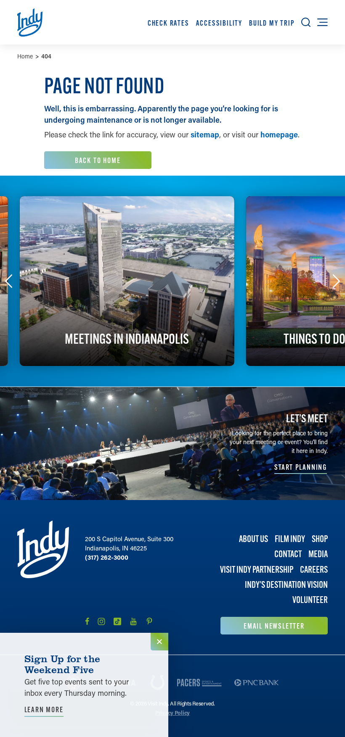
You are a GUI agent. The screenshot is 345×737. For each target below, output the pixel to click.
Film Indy (290, 539)
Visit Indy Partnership (256, 569)
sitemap (205, 134)
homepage (279, 134)
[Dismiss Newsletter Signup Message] (159, 641)
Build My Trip (272, 23)
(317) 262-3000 (106, 557)
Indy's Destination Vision (286, 584)
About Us (253, 539)
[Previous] (9, 281)
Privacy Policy (172, 712)
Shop (320, 539)
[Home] (43, 577)
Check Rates (168, 23)
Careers (314, 569)
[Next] (336, 281)
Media (318, 554)
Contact (288, 554)
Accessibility (219, 23)
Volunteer (310, 599)
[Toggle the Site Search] (305, 22)
